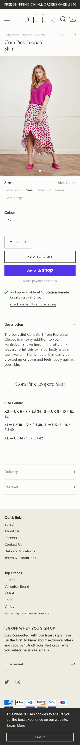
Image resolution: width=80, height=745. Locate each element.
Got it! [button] (40, 737)
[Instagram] (18, 682)
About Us (11, 531)
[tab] (40, 398)
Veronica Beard (16, 587)
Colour (9, 213)
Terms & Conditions (20, 558)
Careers (10, 538)
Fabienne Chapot (18, 35)
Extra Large (13, 198)
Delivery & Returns (19, 551)
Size (40, 183)
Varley (9, 607)
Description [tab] (13, 325)
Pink (7, 220)
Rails (8, 600)
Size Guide (67, 183)
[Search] (63, 19)
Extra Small (13, 190)
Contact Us (13, 545)
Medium (44, 190)
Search (9, 525)
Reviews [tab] (11, 487)
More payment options (40, 281)
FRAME (10, 580)
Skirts (40, 35)
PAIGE (9, 593)
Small (30, 190)
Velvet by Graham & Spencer (27, 613)
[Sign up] (73, 664)
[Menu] (7, 19)
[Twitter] (6, 682)
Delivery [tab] (11, 472)
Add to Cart (40, 256)
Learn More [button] (16, 725)
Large (59, 190)
